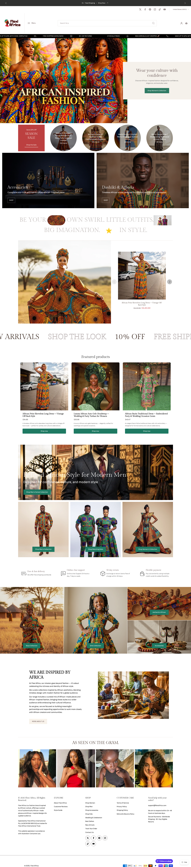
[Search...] (153, 23)
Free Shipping (90, 3)
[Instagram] (154, 9)
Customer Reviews (61, 807)
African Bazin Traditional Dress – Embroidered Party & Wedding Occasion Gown (146, 415)
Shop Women (90, 803)
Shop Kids (89, 814)
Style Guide (58, 810)
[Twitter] (140, 9)
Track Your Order (91, 829)
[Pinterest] (150, 9)
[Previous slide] (6, 3)
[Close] (54, 829)
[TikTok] (159, 9)
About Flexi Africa (60, 803)
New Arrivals (89, 825)
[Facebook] (145, 9)
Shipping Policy (122, 810)
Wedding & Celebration (93, 818)
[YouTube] (164, 9)
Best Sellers (89, 821)
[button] (32, 799)
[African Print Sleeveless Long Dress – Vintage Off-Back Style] (142, 276)
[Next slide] (169, 281)
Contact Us (89, 832)
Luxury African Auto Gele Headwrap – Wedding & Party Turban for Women (91, 415)
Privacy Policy (122, 807)
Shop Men (89, 807)
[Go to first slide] (185, 3)
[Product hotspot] (64, 266)
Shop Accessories (91, 810)
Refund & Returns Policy (125, 814)
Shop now (44, 431)
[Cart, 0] (186, 23)
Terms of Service (123, 803)
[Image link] (48, 180)
